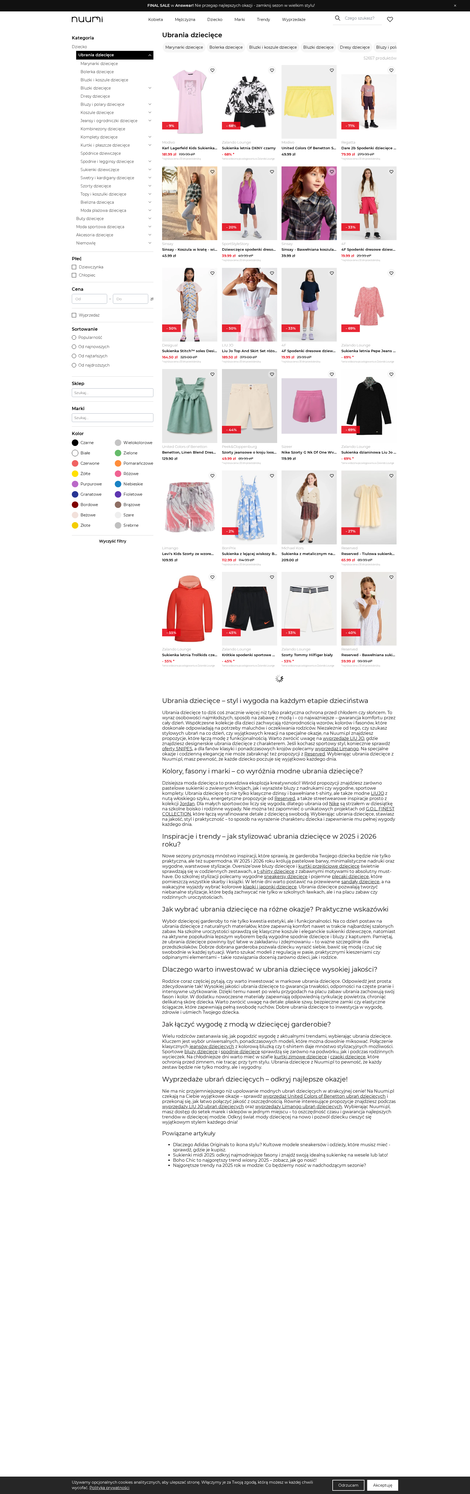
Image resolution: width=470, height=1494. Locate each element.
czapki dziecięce (348, 1056)
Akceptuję (382, 1485)
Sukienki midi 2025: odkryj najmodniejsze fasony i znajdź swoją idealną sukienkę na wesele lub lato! (280, 1155)
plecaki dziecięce (350, 876)
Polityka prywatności (109, 1487)
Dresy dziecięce (355, 47)
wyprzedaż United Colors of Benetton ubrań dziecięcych (324, 1096)
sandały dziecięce (360, 881)
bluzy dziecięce (201, 1051)
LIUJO (377, 793)
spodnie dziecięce (240, 1051)
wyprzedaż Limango (337, 748)
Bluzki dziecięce (318, 47)
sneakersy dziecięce (286, 876)
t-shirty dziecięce (275, 871)
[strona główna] (96, 19)
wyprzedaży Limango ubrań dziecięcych (298, 1106)
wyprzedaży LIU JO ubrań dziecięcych (203, 1106)
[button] (231, 6)
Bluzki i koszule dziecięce (273, 47)
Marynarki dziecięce (184, 47)
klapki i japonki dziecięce (270, 886)
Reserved (314, 754)
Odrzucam (348, 1485)
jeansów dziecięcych (212, 1046)
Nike (334, 803)
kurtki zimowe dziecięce (300, 1056)
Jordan (187, 803)
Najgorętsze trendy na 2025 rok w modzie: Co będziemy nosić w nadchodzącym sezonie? (269, 1165)
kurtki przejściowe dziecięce (329, 866)
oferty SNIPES (177, 748)
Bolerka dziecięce (226, 47)
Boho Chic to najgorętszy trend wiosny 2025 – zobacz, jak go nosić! (245, 1160)
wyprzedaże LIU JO (343, 738)
